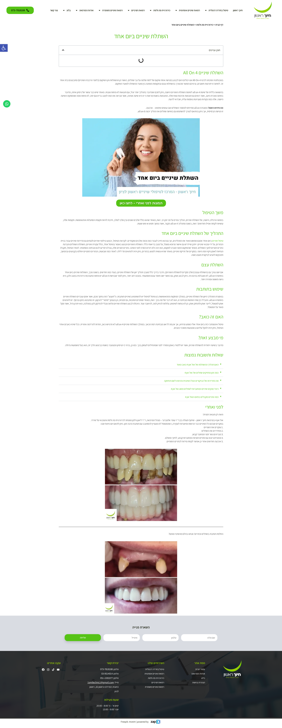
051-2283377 (106, 678)
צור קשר (54, 10)
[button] (63, 50)
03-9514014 (107, 673)
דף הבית (219, 24)
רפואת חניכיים (138, 10)
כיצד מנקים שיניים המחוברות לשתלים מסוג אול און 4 (195, 388)
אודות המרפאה (86, 10)
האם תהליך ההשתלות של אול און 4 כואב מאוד (198, 364)
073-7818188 (106, 669)
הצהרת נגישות (198, 682)
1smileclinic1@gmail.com (101, 682)
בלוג (69, 10)
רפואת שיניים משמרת (112, 10)
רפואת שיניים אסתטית (189, 10)
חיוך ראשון (238, 10)
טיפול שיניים (217, 240)
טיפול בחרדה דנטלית (218, 10)
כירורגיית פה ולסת (161, 10)
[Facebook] (43, 669)
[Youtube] (58, 669)
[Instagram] (48, 669)
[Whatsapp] (6, 104)
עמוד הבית (200, 669)
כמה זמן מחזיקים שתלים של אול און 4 (202, 372)
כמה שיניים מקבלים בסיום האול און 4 (202, 397)
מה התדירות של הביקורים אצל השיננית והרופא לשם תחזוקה (191, 380)
